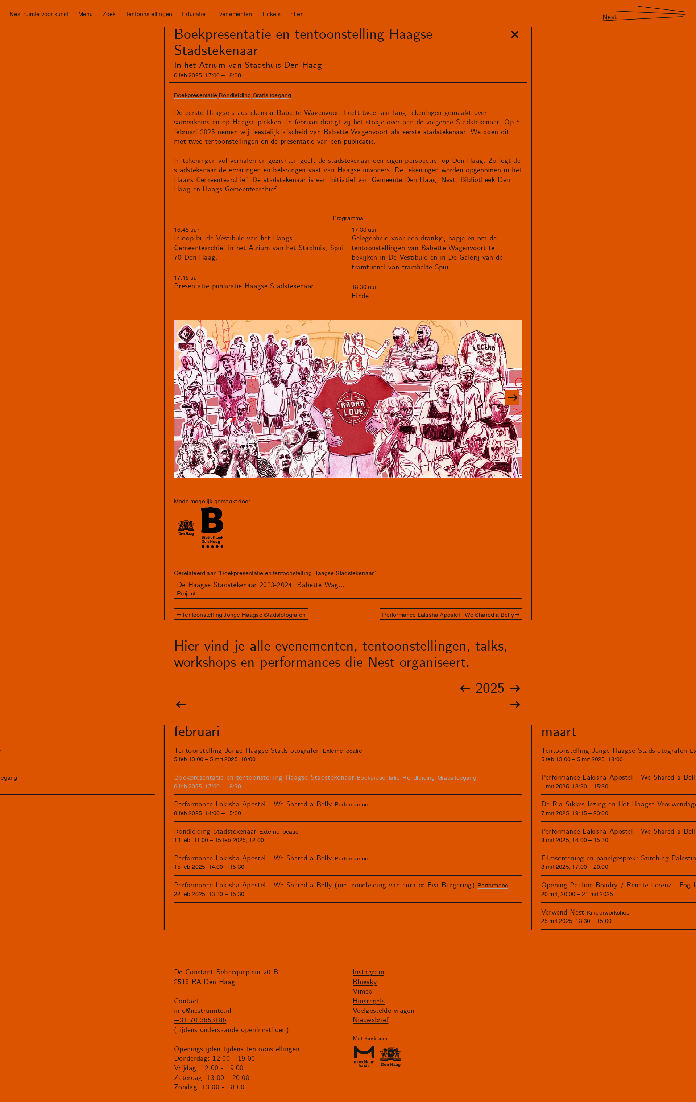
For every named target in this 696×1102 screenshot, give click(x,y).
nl (292, 13)
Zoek (109, 13)
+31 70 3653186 (200, 1020)
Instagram (368, 972)
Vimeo (363, 991)
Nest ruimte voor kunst (38, 13)
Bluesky (365, 982)
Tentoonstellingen (148, 13)
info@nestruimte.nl (203, 1011)
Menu (85, 13)
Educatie (194, 13)
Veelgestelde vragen (383, 1011)
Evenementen (233, 13)
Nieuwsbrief (370, 1020)
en (300, 13)
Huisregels (369, 1001)
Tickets (271, 13)
